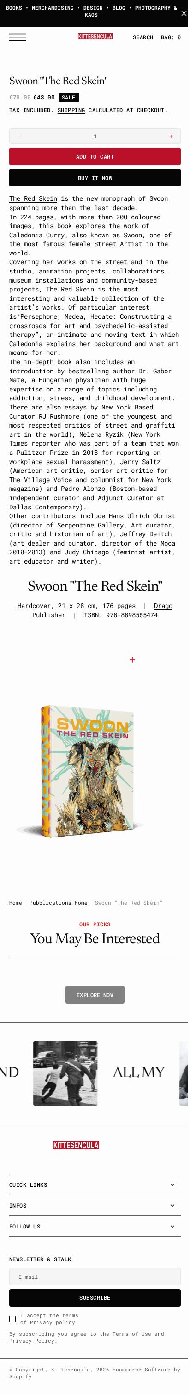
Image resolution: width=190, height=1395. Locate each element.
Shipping (71, 109)
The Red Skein (33, 198)
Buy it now (91, 177)
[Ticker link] (62, 1091)
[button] (19, 37)
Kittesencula (70, 1387)
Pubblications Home (59, 921)
